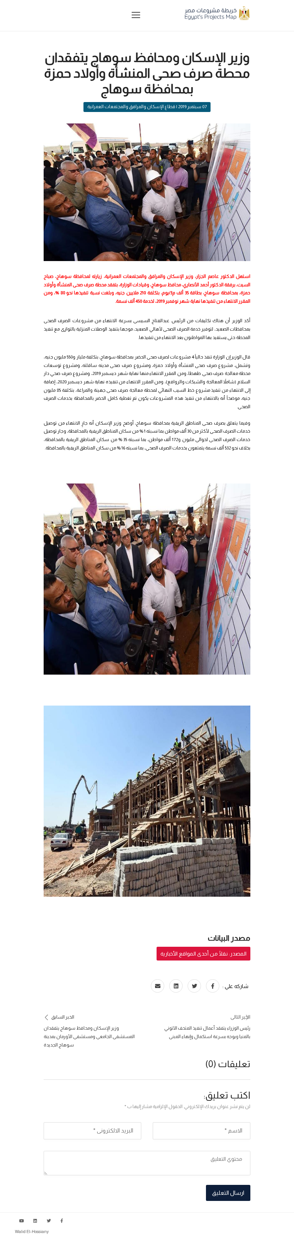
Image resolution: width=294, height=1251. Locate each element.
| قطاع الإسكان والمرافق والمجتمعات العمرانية (132, 106)
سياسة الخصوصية (263, 1243)
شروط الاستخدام (221, 1243)
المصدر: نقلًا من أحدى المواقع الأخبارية (203, 954)
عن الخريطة (185, 1243)
